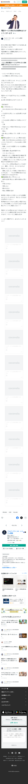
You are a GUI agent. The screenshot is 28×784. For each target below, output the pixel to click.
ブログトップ (9, 11)
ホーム (2, 11)
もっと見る (24, 573)
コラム (19, 11)
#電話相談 (5, 512)
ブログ (15, 11)
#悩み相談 (15, 512)
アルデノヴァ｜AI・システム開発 (15, 532)
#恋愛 (10, 512)
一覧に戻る (14, 525)
